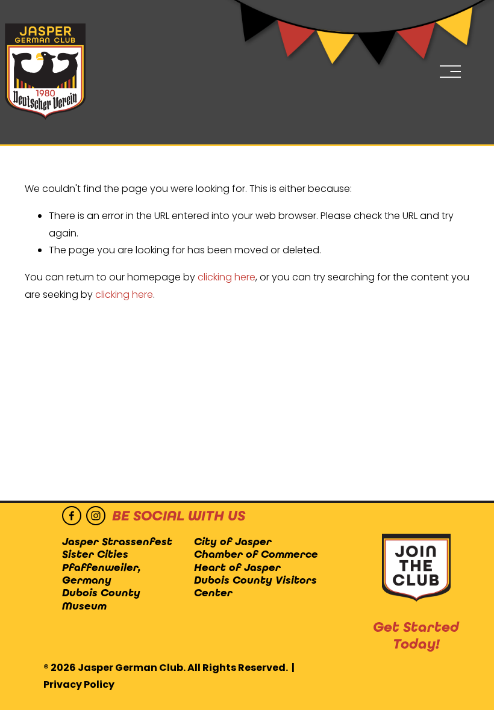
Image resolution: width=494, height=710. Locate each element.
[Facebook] (71, 515)
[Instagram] (95, 515)
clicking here (226, 277)
